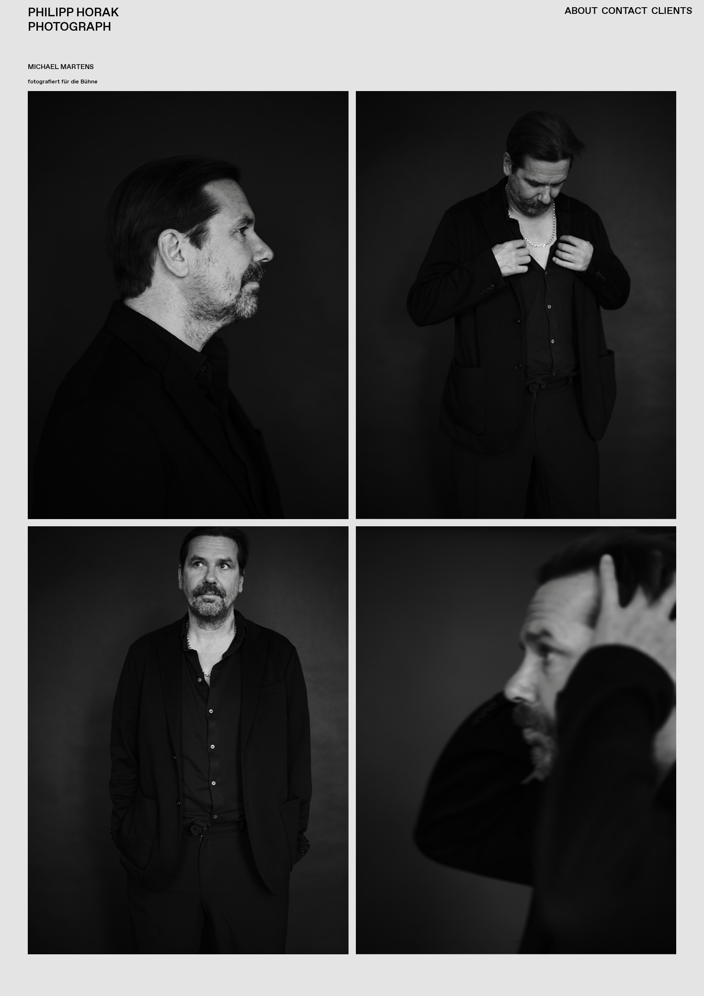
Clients (672, 11)
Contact (624, 11)
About (581, 11)
